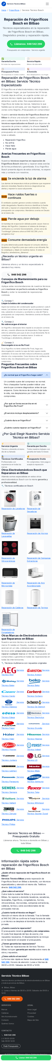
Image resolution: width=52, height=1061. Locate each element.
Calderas (5, 1013)
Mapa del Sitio (33, 1020)
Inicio (3, 10)
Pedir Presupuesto (11, 1046)
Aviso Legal (32, 1009)
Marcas (4, 1009)
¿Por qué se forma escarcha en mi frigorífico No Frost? (20, 404)
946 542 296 (18, 274)
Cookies (30, 1016)
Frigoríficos (14, 10)
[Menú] (47, 4)
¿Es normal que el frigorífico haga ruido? (23, 375)
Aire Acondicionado (9, 1016)
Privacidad (31, 1013)
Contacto (5, 1020)
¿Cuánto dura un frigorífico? (17, 420)
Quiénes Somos (7, 1024)
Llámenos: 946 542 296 (28, 44)
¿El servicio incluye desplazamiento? (21, 413)
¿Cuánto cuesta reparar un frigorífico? (22, 427)
